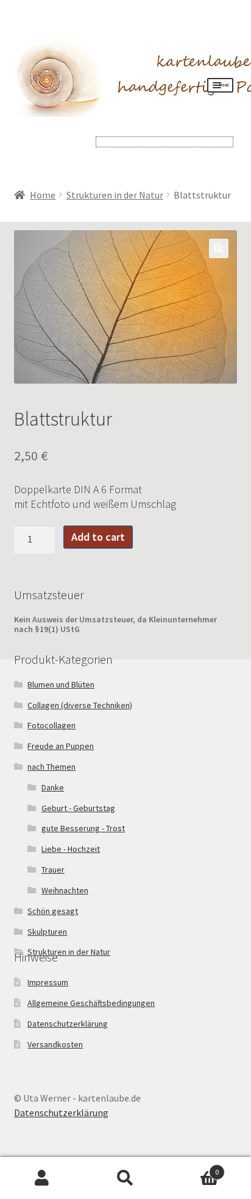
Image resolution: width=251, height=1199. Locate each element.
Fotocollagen (51, 725)
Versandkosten (55, 1044)
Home (42, 195)
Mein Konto (41, 1178)
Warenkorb (193, 1167)
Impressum (47, 982)
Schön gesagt (52, 910)
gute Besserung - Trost (83, 828)
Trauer (53, 869)
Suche (125, 1178)
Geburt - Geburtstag (78, 808)
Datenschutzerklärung (67, 1023)
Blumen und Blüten (60, 684)
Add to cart (98, 537)
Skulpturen (47, 931)
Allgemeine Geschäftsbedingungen (91, 1002)
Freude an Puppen (60, 745)
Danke (52, 787)
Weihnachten (64, 890)
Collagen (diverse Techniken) (79, 705)
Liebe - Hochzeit (70, 848)
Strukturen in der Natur (114, 195)
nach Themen (51, 766)
